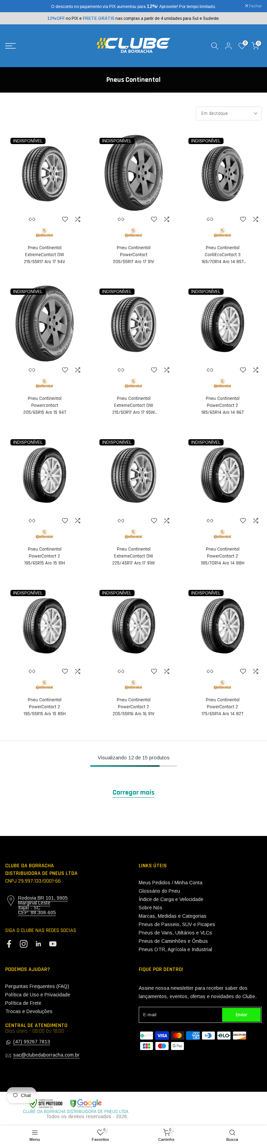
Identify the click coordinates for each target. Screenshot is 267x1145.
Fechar (15, 6)
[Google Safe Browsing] (65, 1104)
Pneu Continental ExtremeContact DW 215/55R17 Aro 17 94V (44, 255)
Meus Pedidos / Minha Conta (170, 882)
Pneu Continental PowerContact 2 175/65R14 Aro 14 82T (222, 707)
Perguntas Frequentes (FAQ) (37, 986)
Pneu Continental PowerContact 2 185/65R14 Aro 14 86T (222, 405)
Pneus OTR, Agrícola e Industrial (175, 949)
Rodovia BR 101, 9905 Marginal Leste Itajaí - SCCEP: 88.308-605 (43, 905)
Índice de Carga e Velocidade (171, 899)
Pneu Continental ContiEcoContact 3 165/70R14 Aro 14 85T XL (223, 255)
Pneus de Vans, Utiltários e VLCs (175, 932)
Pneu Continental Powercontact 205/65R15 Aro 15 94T (44, 405)
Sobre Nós (150, 907)
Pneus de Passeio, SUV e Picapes (177, 924)
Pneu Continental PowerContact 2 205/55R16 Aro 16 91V (133, 707)
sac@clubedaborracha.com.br (46, 1055)
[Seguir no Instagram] (23, 944)
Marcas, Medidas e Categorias (173, 916)
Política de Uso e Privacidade (37, 994)
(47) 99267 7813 (31, 1041)
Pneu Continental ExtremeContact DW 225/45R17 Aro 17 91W (133, 556)
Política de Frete (23, 1003)
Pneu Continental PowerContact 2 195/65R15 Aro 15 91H (44, 556)
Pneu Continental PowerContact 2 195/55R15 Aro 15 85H (45, 707)
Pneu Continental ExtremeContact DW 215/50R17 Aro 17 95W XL (133, 405)
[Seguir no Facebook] (9, 944)
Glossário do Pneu (159, 891)
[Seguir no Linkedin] (38, 944)
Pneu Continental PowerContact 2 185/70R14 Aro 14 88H (222, 556)
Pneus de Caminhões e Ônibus (173, 941)
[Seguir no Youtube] (53, 944)
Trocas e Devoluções (28, 1011)
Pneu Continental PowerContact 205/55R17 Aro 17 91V (133, 255)
